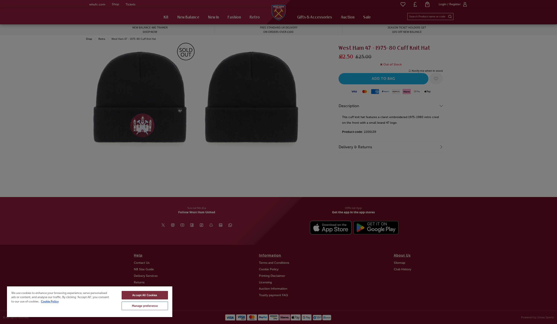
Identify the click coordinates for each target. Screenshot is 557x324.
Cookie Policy (50, 301)
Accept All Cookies (144, 295)
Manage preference (145, 305)
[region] (89, 301)
